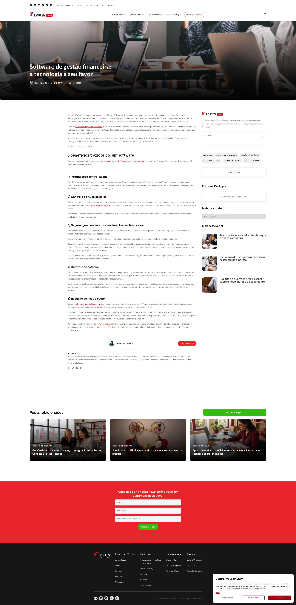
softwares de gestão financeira (88, 126)
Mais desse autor (187, 343)
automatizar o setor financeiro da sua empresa (124, 161)
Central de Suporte (173, 565)
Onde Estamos (146, 585)
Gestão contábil (119, 14)
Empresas (207, 155)
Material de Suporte (63, 5)
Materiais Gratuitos (194, 14)
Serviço (117, 565)
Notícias (143, 580)
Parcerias (144, 574)
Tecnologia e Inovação (226, 155)
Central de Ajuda (108, 5)
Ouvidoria (191, 565)
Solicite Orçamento (194, 560)
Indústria (118, 576)
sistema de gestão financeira (87, 304)
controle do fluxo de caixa (99, 205)
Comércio (119, 571)
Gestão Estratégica (250, 155)
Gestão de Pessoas (211, 161)
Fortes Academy (146, 568)
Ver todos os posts (235, 412)
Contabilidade (120, 560)
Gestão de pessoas (136, 14)
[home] (41, 14)
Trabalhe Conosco (194, 571)
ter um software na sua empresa (104, 324)
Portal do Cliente (172, 571)
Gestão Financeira (232, 161)
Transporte (119, 582)
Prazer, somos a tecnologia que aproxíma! (150, 561)
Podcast (80, 5)
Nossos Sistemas (92, 5)
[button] (65, 5)
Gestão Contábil (252, 161)
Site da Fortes (171, 560)
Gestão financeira (155, 14)
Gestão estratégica (173, 14)
